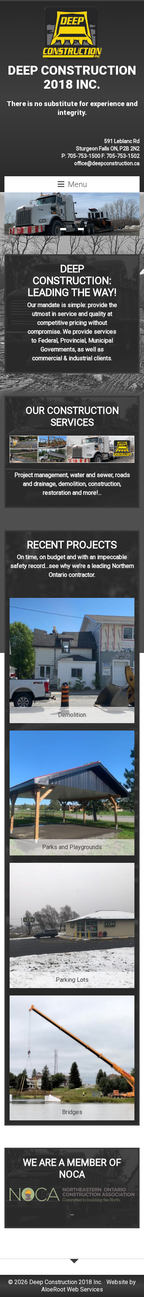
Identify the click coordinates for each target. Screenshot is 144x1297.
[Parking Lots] (72, 866)
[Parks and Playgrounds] (72, 734)
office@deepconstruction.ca (107, 163)
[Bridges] (72, 998)
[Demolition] (72, 601)
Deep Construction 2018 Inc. (72, 77)
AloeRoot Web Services (72, 1289)
